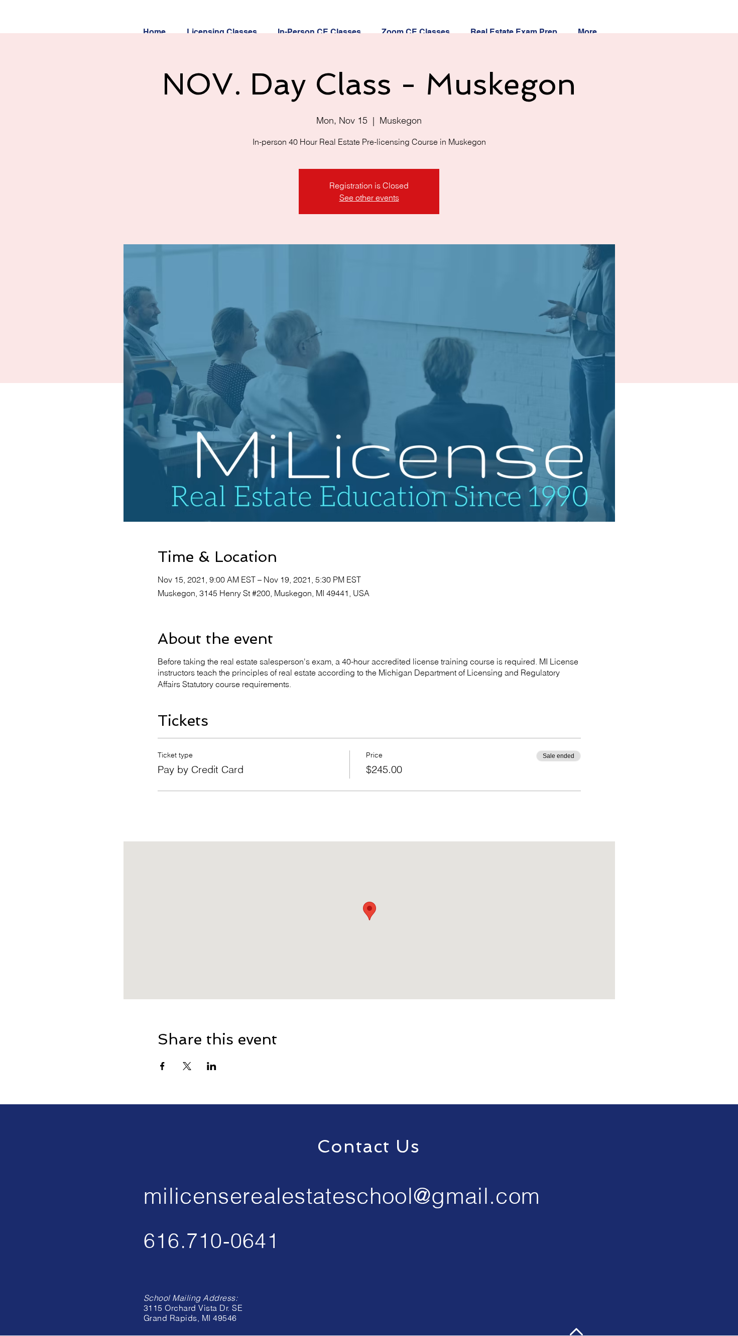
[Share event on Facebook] (162, 1066)
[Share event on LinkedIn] (211, 1066)
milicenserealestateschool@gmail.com (342, 1195)
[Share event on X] (187, 1066)
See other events (369, 198)
